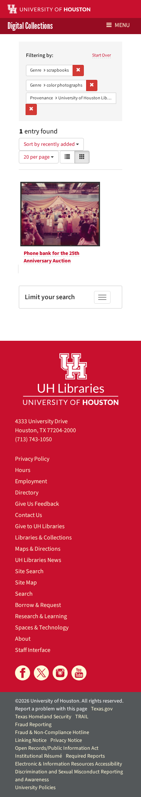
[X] (41, 672)
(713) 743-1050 (33, 439)
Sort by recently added (50, 144)
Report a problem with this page (51, 709)
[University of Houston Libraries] (71, 378)
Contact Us (28, 515)
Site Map (26, 582)
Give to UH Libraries (40, 526)
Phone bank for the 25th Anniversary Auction (51, 257)
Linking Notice (31, 740)
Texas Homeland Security (43, 717)
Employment (31, 481)
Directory (26, 492)
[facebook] (22, 672)
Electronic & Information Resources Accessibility (68, 764)
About (22, 639)
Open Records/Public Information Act (57, 748)
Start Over (101, 55)
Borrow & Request (38, 605)
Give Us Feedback (37, 504)
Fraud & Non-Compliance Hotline (52, 732)
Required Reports (85, 756)
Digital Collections (30, 26)
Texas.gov (102, 709)
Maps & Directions (38, 549)
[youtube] (78, 672)
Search (24, 594)
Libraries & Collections (43, 537)
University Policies (35, 787)
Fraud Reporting (33, 724)
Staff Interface (32, 650)
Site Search (29, 571)
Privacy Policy (32, 459)
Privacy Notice (66, 740)
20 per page (37, 157)
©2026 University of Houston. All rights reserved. (69, 701)
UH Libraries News (38, 560)
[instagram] (60, 672)
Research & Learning (41, 616)
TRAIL (81, 717)
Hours (22, 470)
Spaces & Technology (41, 627)
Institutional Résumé (38, 756)
